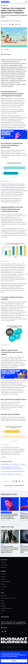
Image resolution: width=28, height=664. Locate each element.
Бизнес (3, 603)
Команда (3, 562)
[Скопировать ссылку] (19, 24)
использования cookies (7, 654)
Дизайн (3, 610)
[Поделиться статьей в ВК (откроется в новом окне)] (13, 24)
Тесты (2, 589)
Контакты (3, 567)
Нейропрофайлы (5, 581)
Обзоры (3, 584)
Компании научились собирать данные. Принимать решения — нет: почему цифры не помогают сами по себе (9, 516)
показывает (4, 307)
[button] (26, 2)
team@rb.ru (4, 627)
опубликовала (6, 61)
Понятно (14, 660)
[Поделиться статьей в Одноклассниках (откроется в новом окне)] (16, 24)
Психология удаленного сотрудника (11, 474)
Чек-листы (4, 586)
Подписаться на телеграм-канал (13, 485)
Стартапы (6, 49)
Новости (3, 573)
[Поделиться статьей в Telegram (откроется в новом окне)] (9, 24)
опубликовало (5, 185)
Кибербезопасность (7, 608)
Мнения (3, 579)
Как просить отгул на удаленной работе (12, 471)
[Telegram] (2, 631)
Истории (3, 5)
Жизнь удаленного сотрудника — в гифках (13, 464)
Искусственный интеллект (8, 598)
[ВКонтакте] (5, 631)
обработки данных (20, 654)
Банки (2, 600)
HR (7, 5)
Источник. (3, 457)
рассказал (21, 265)
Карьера (3, 605)
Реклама (3, 595)
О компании (4, 565)
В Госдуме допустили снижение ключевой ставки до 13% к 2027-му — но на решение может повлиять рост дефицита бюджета (9, 549)
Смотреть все (5, 616)
